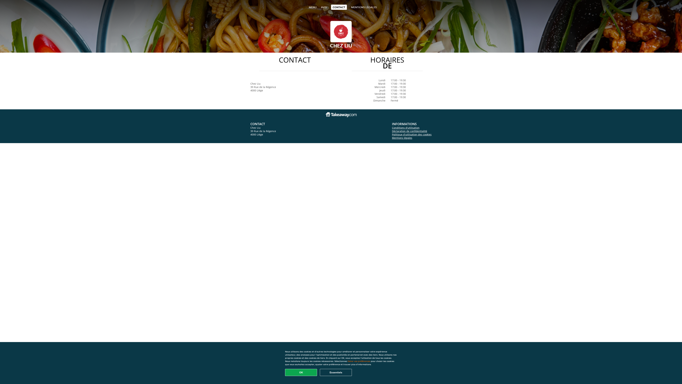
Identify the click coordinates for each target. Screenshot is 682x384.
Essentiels (336, 372)
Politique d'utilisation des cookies (412, 134)
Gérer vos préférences (359, 361)
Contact (339, 7)
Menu (313, 7)
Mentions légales (364, 7)
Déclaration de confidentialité (409, 131)
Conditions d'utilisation (406, 127)
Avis (324, 7)
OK (301, 372)
